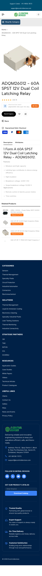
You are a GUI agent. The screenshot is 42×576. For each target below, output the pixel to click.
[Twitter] (13, 476)
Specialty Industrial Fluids (11, 317)
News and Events (8, 412)
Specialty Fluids (8, 278)
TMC (4, 343)
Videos (4, 377)
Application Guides (9, 366)
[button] (19, 114)
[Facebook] (7, 476)
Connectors (6, 290)
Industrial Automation (10, 286)
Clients (4, 396)
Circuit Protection (8, 282)
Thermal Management (10, 274)
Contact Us (6, 400)
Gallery (4, 404)
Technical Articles (8, 381)
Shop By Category (12, 22)
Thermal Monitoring (9, 324)
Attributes (19, 142)
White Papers (7, 373)
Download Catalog (21, 493)
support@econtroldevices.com (21, 8)
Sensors (5, 271)
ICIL (3, 351)
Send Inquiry (9, 114)
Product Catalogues (9, 385)
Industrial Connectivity (10, 328)
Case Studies (7, 369)
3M (3, 339)
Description (7, 142)
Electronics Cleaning (9, 313)
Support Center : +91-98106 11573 (21, 4)
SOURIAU (5, 355)
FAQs (4, 408)
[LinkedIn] (24, 476)
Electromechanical (9, 294)
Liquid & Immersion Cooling (12, 309)
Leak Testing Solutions (10, 321)
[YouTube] (18, 476)
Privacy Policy (7, 416)
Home (4, 30)
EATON (5, 347)
